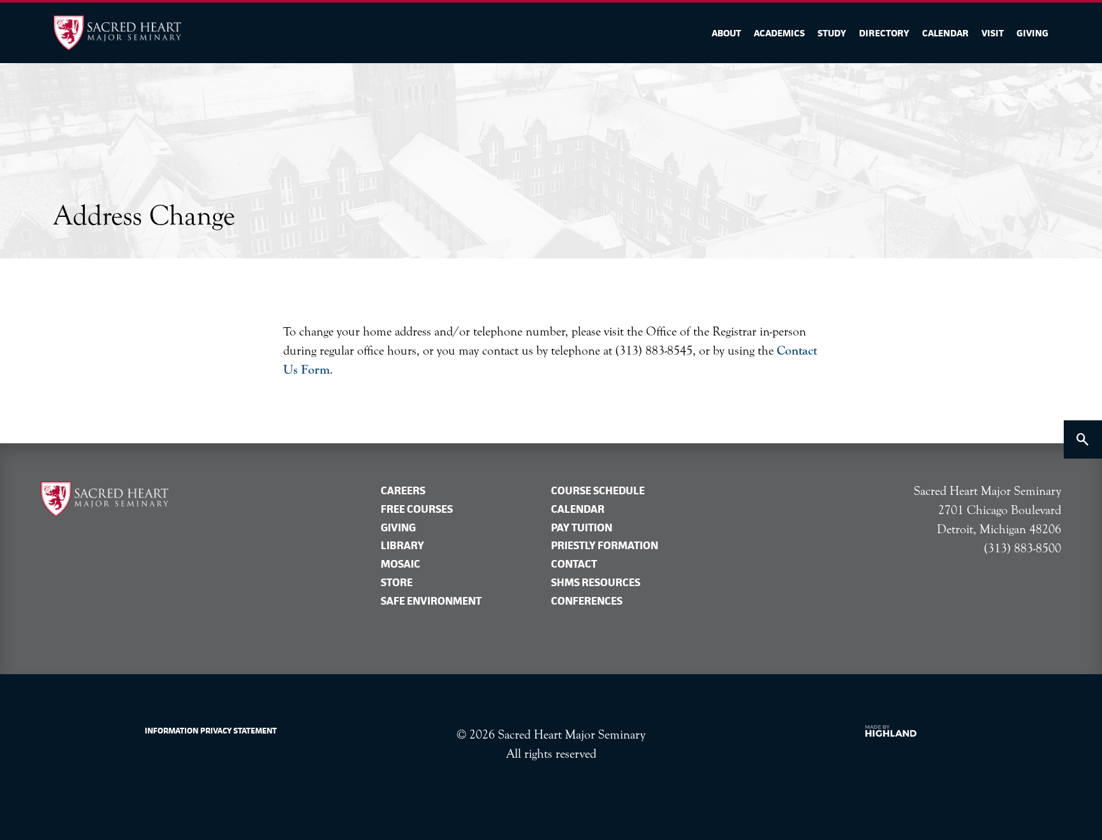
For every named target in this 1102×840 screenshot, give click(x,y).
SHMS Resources (595, 582)
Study (832, 33)
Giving (1032, 33)
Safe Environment (431, 601)
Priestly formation (604, 545)
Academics (779, 33)
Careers (403, 490)
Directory (884, 33)
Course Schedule (598, 490)
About (726, 33)
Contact (574, 564)
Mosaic (400, 564)
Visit (992, 33)
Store (397, 582)
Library (402, 545)
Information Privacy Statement (211, 730)
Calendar (945, 33)
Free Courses (417, 509)
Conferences (586, 601)
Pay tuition (581, 527)
